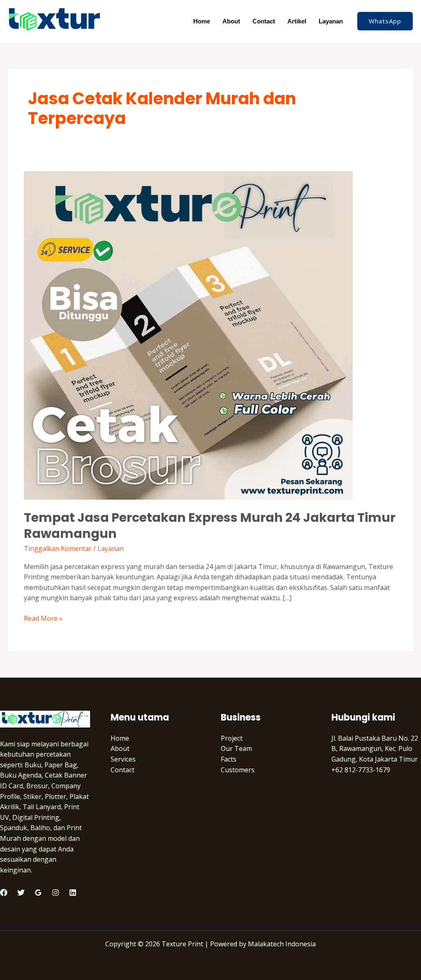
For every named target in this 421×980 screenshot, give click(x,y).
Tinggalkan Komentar (58, 548)
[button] (385, 21)
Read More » (43, 618)
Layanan (331, 21)
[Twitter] (21, 892)
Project (232, 738)
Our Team (236, 748)
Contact (263, 21)
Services (123, 759)
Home (201, 21)
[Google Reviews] (38, 892)
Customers (237, 769)
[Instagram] (55, 892)
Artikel (296, 21)
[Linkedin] (72, 892)
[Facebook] (3, 892)
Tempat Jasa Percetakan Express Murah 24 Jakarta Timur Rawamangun (210, 525)
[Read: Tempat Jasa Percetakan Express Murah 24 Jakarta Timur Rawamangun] (188, 334)
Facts (228, 759)
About (231, 21)
